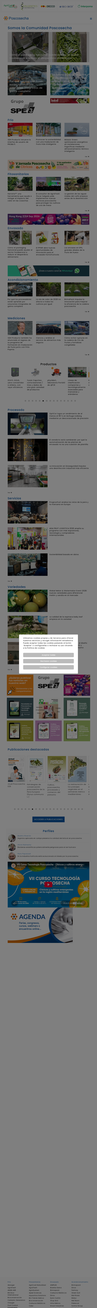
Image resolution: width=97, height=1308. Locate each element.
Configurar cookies (48, 667)
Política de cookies (36, 648)
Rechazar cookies (48, 661)
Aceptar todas (48, 655)
